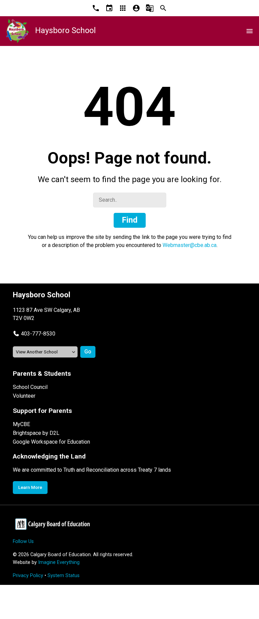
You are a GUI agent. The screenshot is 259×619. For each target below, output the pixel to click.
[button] (34, 333)
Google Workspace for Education (51, 442)
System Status (64, 575)
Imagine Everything (59, 562)
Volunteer (24, 396)
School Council (30, 387)
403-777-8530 (38, 333)
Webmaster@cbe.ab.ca (190, 245)
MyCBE (21, 424)
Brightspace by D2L (36, 433)
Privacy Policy (28, 575)
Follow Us (23, 541)
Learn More (30, 487)
